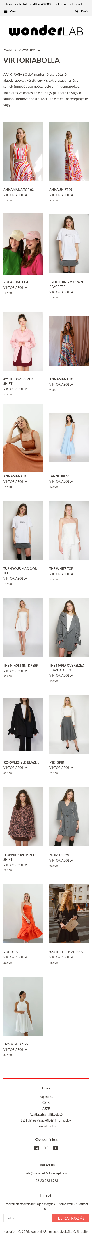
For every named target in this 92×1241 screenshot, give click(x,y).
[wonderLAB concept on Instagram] (46, 1149)
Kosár (84, 11)
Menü (13, 11)
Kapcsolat (46, 1097)
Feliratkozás (70, 1218)
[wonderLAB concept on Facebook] (36, 1149)
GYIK (46, 1102)
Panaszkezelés (46, 1126)
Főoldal (7, 50)
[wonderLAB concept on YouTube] (55, 1149)
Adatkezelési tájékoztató (46, 1114)
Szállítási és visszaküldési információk (46, 1120)
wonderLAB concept (45, 1231)
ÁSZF (46, 1108)
